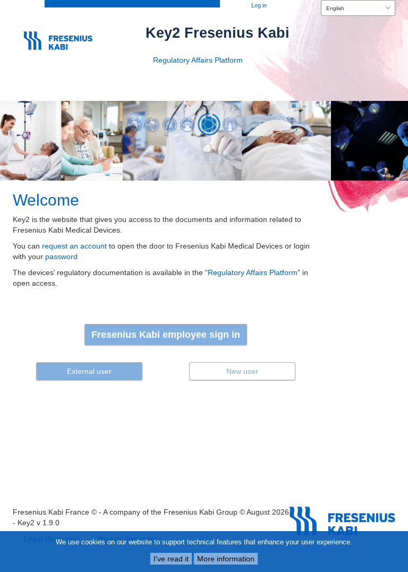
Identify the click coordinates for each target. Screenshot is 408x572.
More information (225, 558)
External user (89, 371)
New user (242, 371)
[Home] (63, 36)
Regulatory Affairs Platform (198, 60)
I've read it (171, 558)
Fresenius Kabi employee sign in (165, 334)
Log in (259, 5)
